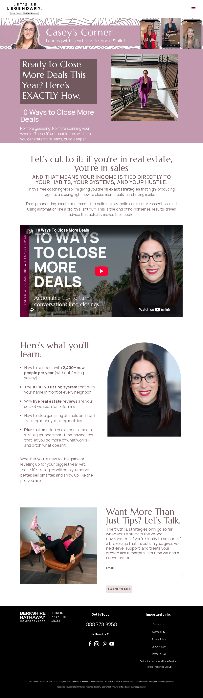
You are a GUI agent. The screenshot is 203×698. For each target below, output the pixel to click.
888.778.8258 (101, 624)
